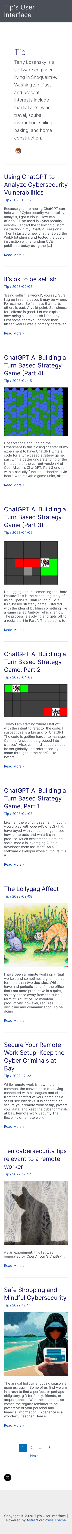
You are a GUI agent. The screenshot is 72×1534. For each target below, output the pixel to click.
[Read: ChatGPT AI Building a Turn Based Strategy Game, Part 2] (36, 700)
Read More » (14, 255)
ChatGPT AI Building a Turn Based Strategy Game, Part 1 (35, 798)
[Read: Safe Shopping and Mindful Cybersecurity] (36, 1344)
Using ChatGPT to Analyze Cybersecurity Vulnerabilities (36, 184)
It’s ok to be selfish (30, 279)
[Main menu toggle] (63, 11)
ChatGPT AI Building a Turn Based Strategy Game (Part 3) (35, 517)
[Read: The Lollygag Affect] (36, 935)
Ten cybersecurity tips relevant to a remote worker (35, 1158)
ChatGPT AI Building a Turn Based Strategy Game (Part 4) (35, 365)
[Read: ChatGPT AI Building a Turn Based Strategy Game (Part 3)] (31, 562)
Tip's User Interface (19, 11)
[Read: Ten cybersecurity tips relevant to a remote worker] (36, 1213)
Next (36, 1456)
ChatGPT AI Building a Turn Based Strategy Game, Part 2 (35, 661)
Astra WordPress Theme (46, 1520)
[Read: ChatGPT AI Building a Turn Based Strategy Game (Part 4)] (36, 411)
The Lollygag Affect (31, 888)
